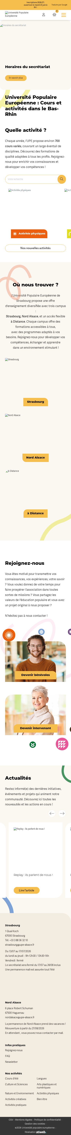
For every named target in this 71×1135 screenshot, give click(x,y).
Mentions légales (23, 1120)
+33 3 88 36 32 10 (18, 940)
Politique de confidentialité (47, 1120)
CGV (11, 1120)
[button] (52, 813)
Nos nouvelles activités (35, 248)
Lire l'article (26, 890)
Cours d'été (11, 1078)
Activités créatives (15, 1099)
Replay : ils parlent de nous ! (33, 875)
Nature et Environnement (19, 1093)
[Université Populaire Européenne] (21, 15)
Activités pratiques (15, 1105)
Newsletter (11, 1061)
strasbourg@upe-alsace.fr (19, 944)
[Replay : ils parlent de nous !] (36, 847)
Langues (42, 1078)
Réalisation (30, 1132)
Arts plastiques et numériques (47, 1086)
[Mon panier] (54, 15)
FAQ (7, 1056)
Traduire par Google (59, 5)
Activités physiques (48, 1093)
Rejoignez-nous (14, 1050)
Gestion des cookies (35, 1124)
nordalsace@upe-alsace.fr (19, 1017)
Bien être (42, 1099)
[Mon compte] (43, 15)
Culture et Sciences (16, 1084)
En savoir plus (16, 78)
